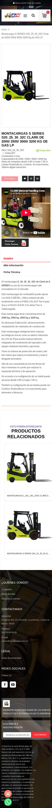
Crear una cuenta (34, 3)
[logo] (12, 15)
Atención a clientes (11, 599)
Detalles (8, 258)
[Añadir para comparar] (31, 178)
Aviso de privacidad (11, 658)
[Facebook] (5, 684)
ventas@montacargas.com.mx (15, 641)
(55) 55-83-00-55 (9, 632)
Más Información (13, 265)
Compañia (7, 589)
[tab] (26, 258)
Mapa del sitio (8, 594)
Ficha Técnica (12, 272)
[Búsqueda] (33, 16)
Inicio (4, 29)
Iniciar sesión (20, 3)
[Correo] (37, 178)
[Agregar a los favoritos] (25, 178)
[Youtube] (13, 684)
